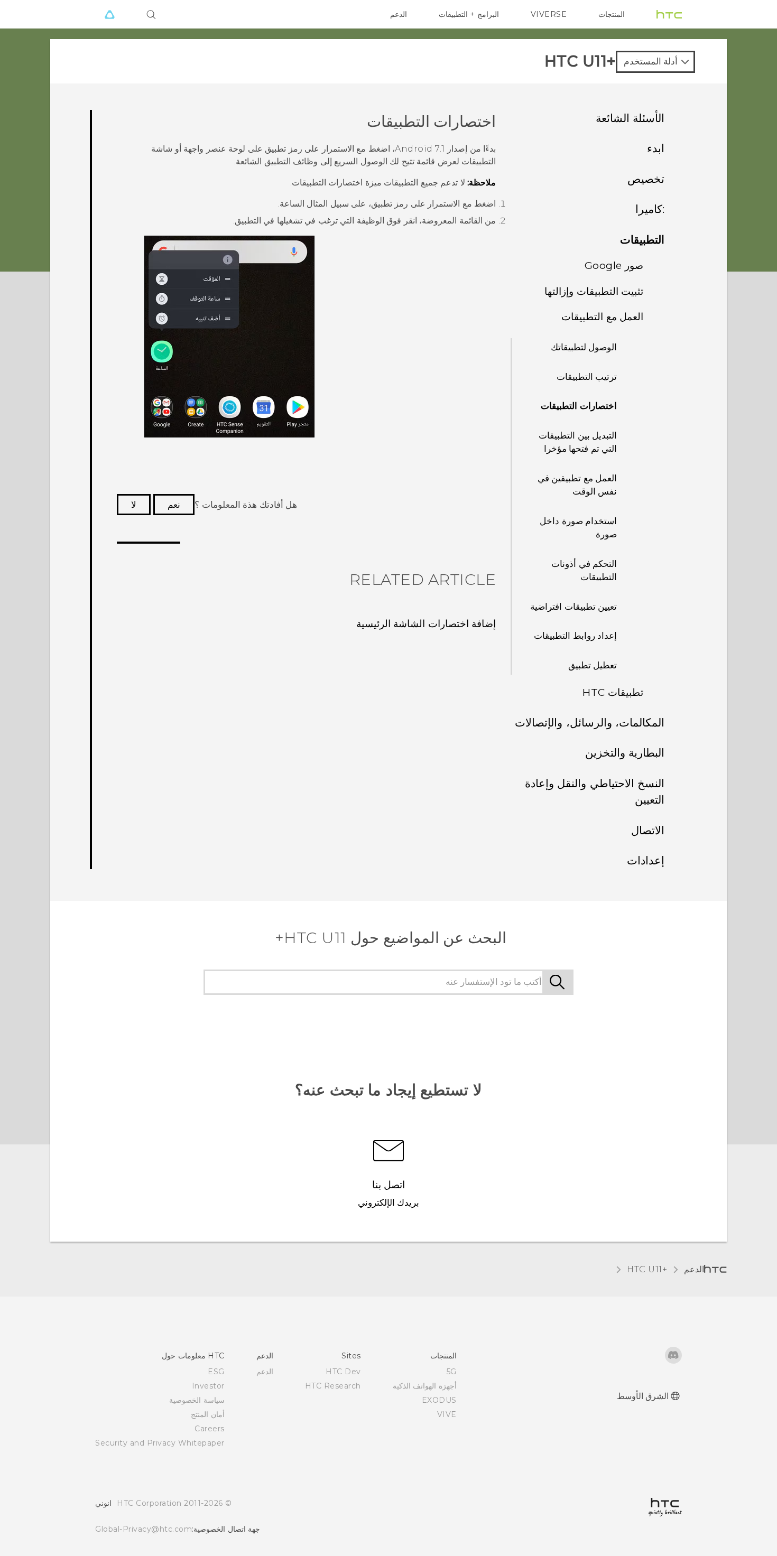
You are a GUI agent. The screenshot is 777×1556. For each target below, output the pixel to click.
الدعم (398, 14)
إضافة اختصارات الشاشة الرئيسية (426, 624)
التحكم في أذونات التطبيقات (584, 570)
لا (133, 504)
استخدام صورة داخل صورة (578, 528)
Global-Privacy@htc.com (143, 1529)
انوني (103, 1503)
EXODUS (439, 1400)
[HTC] (669, 14)
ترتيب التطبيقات (587, 376)
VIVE (447, 1414)
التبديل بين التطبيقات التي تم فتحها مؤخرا (578, 442)
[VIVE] (109, 14)
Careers (210, 1428)
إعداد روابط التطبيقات (575, 635)
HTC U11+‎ (647, 1269)
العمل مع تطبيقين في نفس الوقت (577, 485)
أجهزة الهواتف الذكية (425, 1386)
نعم (174, 504)
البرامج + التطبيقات (469, 14)
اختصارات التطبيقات (579, 405)
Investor (208, 1386)
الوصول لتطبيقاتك (584, 347)
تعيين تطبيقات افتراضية (573, 606)
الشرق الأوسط (643, 1396)
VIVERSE (549, 14)
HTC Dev (343, 1371)
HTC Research (333, 1386)
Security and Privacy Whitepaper (160, 1443)
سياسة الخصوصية (197, 1400)
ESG (216, 1371)
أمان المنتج (208, 1414)
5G (452, 1371)
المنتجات (611, 14)
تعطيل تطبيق (592, 665)
